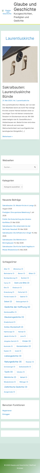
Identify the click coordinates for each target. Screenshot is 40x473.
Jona (23, 336)
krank (18, 351)
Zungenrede (9, 392)
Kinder (26, 341)
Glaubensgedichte (14, 317)
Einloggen (6, 414)
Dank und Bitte (21, 283)
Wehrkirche (10, 377)
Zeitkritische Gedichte (15, 387)
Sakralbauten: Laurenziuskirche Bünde (16, 92)
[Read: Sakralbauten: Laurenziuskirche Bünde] (20, 64)
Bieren (21, 273)
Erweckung (9, 292)
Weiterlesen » (7, 136)
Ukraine (21, 372)
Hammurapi (9, 332)
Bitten (32, 273)
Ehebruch (17, 288)
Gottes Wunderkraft (13, 327)
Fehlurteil (22, 292)
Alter (7, 269)
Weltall (23, 377)
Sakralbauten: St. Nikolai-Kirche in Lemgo (18, 205)
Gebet (8, 301)
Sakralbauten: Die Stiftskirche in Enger (16, 233)
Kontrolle (8, 346)
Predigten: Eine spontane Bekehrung (16, 212)
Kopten (7, 351)
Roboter (30, 362)
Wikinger (23, 382)
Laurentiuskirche (23, 101)
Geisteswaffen (10, 312)
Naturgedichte (13, 361)
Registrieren (7, 411)
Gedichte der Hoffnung (17, 307)
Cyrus (7, 283)
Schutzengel (9, 367)
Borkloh (25, 278)
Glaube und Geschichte (25, 7)
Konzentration (24, 346)
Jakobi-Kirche (10, 336)
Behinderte (9, 273)
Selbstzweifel (25, 367)
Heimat (21, 332)
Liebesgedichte (12, 356)
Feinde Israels (10, 297)
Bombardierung (10, 278)
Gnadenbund (9, 322)
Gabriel (23, 297)
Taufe (8, 372)
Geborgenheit (22, 302)
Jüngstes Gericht (11, 341)
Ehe (6, 288)
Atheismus (18, 269)
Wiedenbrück (10, 382)
